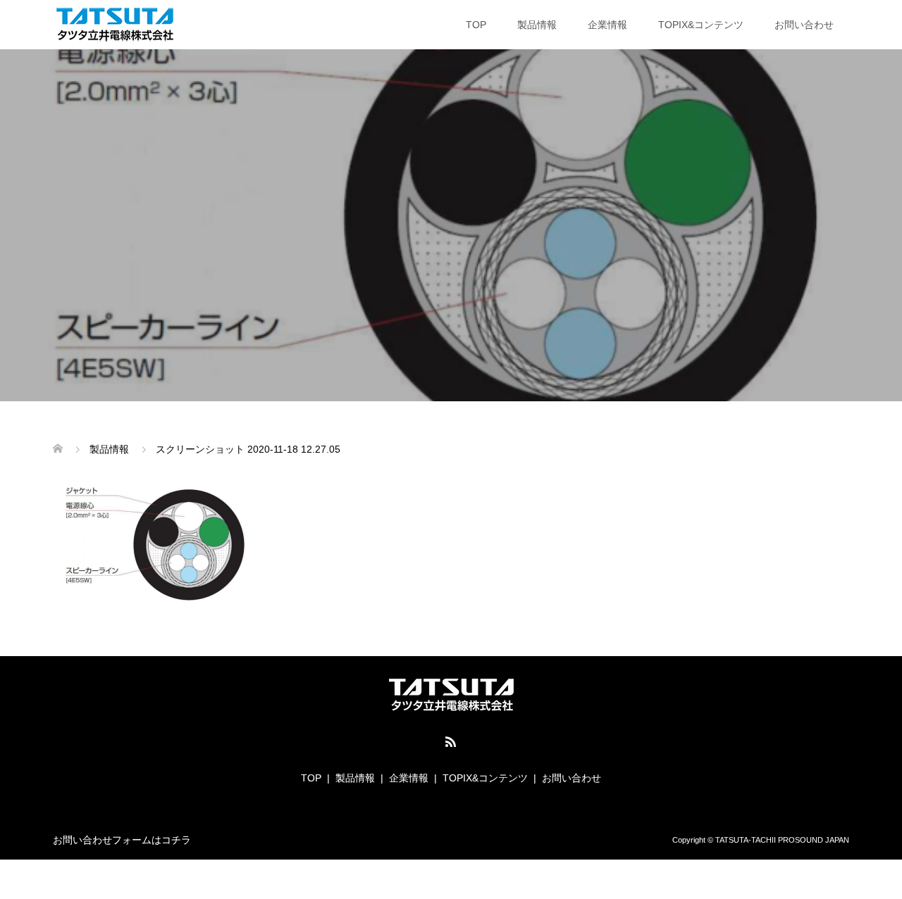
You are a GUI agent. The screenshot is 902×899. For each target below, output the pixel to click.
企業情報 (607, 24)
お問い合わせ (804, 24)
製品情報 (537, 24)
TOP (476, 24)
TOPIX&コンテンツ (700, 24)
